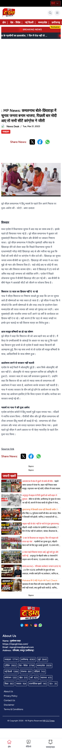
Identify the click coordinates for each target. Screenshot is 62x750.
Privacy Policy (10, 696)
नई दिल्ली (29, 22)
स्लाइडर (6, 131)
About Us (8, 691)
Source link (7, 448)
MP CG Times (49, 721)
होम (4, 22)
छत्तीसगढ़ (56, 22)
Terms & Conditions (13, 709)
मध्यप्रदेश (42, 22)
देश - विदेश (15, 22)
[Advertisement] (31, 72)
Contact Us (9, 700)
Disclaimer (9, 704)
